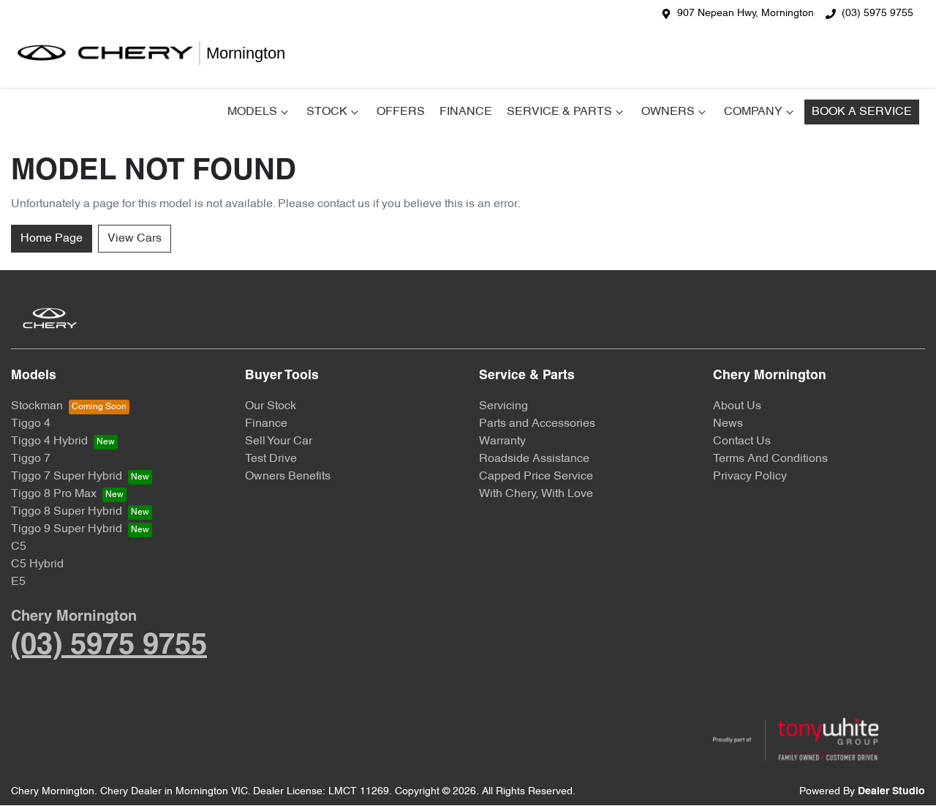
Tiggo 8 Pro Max (54, 494)
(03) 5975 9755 (877, 13)
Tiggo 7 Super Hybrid (66, 476)
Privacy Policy (750, 476)
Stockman (37, 406)
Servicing (503, 406)
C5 (18, 547)
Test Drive (271, 459)
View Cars (134, 239)
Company (753, 112)
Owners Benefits (288, 476)
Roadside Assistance (534, 459)
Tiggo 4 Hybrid (49, 441)
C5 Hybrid (37, 564)
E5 (18, 582)
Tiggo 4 (30, 424)
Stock (326, 112)
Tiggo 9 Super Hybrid (66, 529)
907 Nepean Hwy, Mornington (745, 13)
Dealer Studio (891, 791)
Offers (401, 112)
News (728, 424)
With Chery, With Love (536, 494)
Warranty (502, 441)
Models (252, 112)
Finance (465, 112)
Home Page (51, 239)
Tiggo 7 (30, 459)
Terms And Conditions (770, 459)
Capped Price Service (536, 476)
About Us (737, 406)
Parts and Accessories (537, 424)
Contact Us (742, 441)
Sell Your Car (278, 441)
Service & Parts (559, 112)
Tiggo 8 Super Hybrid (66, 512)
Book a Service (862, 112)
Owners (668, 112)
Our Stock (270, 406)
